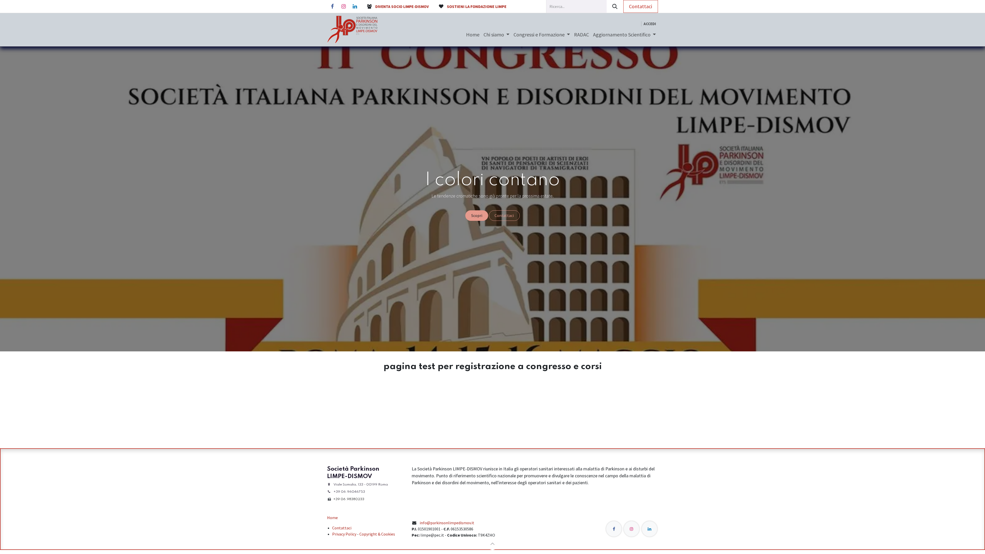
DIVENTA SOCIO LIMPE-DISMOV (402, 6)
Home (332, 517)
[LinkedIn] (355, 6)
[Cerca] (615, 6)
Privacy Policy (344, 534)
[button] (492, 544)
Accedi (650, 23)
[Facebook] (332, 6)
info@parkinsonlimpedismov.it (447, 522)
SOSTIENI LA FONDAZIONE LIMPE (477, 6)
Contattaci (640, 6)
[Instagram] (343, 6)
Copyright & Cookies (377, 534)
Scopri (476, 215)
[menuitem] (472, 35)
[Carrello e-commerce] (637, 24)
